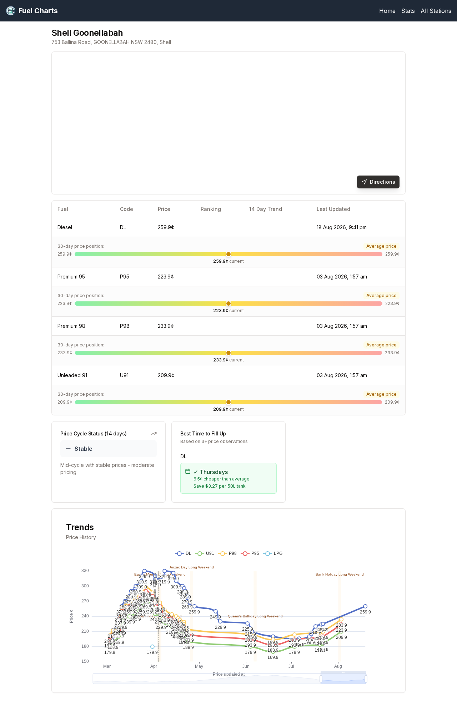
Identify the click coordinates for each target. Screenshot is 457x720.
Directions (382, 182)
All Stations (436, 10)
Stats (408, 10)
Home (387, 10)
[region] (228, 123)
